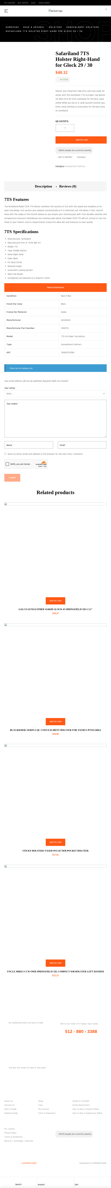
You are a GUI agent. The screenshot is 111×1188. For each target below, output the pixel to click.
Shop (40, 1101)
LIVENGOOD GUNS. (29, 1163)
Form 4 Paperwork (47, 1113)
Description (43, 186)
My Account (43, 1109)
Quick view (101, 508)
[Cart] (76, 1179)
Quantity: (62, 121)
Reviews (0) (67, 186)
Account (41, 1184)
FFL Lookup (9, 1128)
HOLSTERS (55, 27)
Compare (81, 157)
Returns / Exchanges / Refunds (18, 1141)
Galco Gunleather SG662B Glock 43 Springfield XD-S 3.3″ (55, 609)
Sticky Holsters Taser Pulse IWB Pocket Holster (55, 850)
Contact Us (9, 1105)
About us (8, 1101)
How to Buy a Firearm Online (86, 1109)
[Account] (39, 1179)
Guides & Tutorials (81, 1101)
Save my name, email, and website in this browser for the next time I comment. (45, 454)
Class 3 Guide (10, 1109)
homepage (12, 27)
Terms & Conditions (13, 1136)
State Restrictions (81, 1105)
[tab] (43, 186)
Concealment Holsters (82, 27)
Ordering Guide (11, 1113)
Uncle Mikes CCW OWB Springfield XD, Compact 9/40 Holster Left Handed (55, 971)
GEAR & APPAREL (34, 27)
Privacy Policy (10, 1132)
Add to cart (82, 140)
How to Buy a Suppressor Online (87, 1113)
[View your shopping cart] (104, 11)
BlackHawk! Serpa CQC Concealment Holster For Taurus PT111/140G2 (55, 730)
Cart (76, 1184)
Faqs (40, 1105)
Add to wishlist (65, 157)
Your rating (10, 388)
